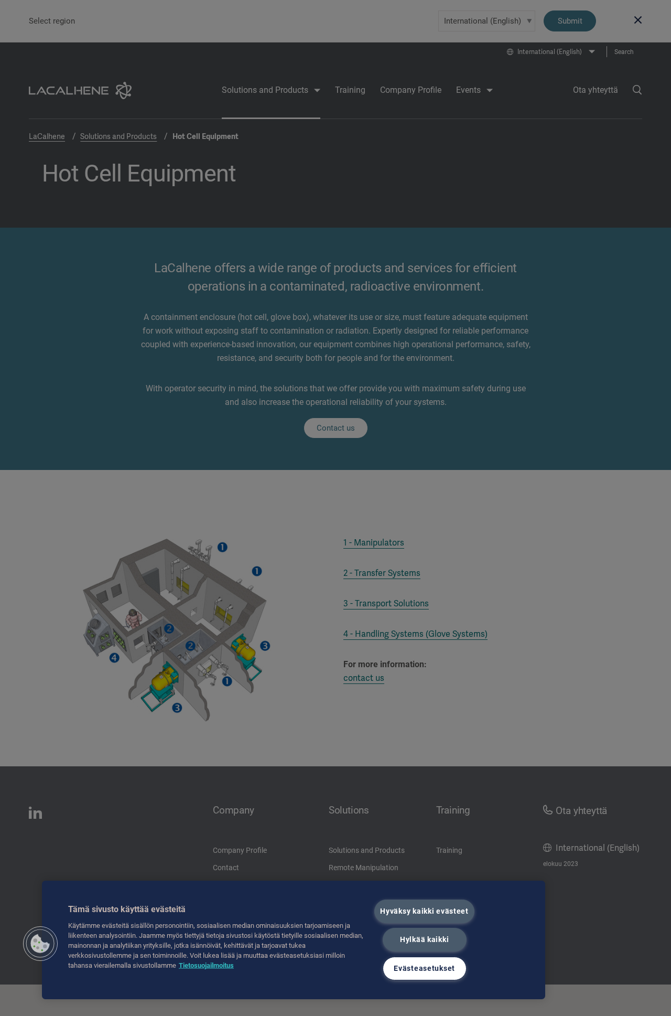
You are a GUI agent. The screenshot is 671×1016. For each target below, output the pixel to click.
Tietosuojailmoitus (206, 965)
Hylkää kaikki (424, 939)
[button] (40, 943)
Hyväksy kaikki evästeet (424, 911)
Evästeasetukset (424, 968)
